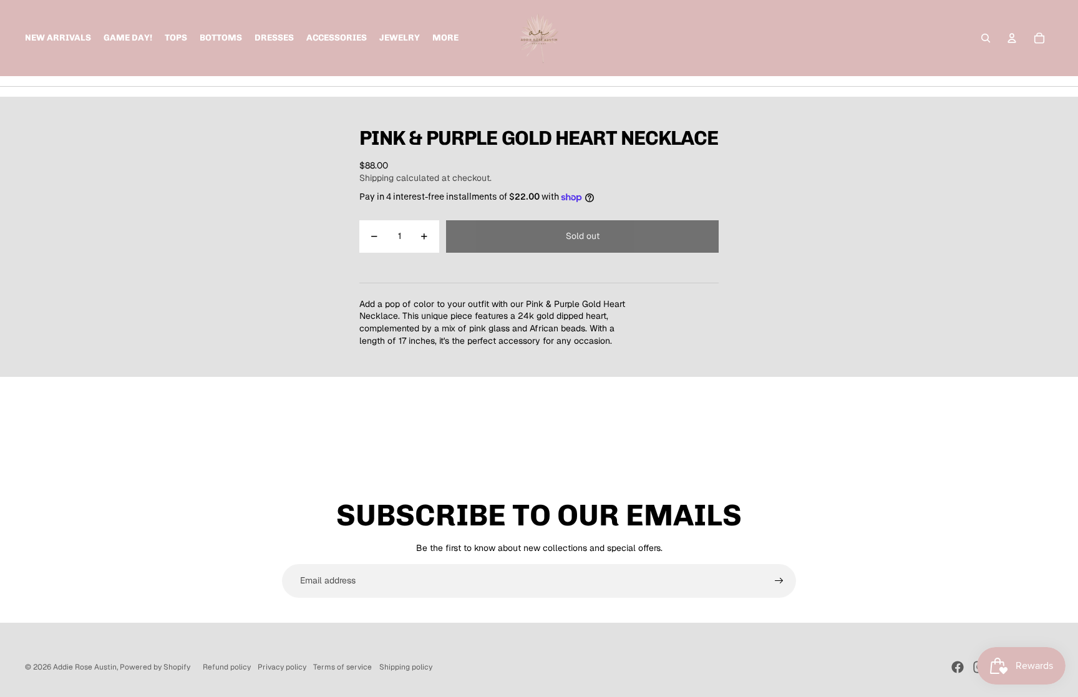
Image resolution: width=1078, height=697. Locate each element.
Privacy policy (282, 667)
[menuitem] (445, 38)
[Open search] (985, 38)
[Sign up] (779, 581)
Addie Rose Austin (85, 667)
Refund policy (227, 667)
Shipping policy (405, 667)
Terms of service (342, 667)
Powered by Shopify (155, 667)
